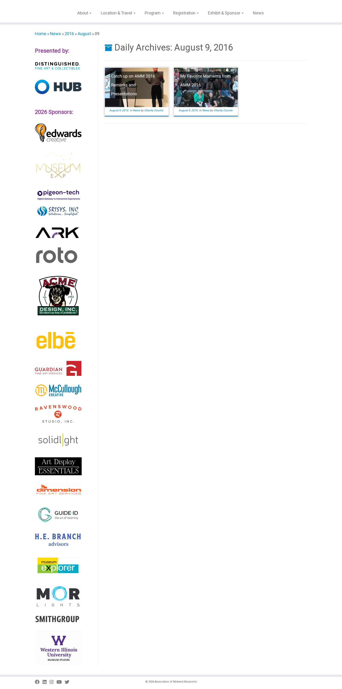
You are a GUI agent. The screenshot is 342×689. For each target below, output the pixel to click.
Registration (184, 12)
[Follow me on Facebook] (39, 682)
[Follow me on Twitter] (68, 682)
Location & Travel (117, 12)
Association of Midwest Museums (176, 681)
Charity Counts (153, 110)
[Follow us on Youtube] (61, 682)
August (84, 33)
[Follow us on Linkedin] (46, 682)
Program (153, 12)
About (83, 12)
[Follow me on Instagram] (53, 682)
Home (40, 33)
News (258, 12)
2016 (69, 33)
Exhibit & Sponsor (224, 12)
